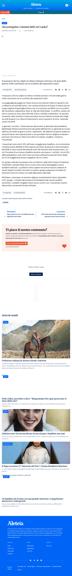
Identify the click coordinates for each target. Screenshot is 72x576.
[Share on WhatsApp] (69, 89)
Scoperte (10, 554)
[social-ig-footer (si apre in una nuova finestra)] (41, 561)
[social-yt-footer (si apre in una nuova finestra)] (31, 561)
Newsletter (30, 546)
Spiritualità (11, 551)
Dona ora (4, 12)
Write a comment (36, 274)
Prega (40, 12)
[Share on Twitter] (62, 89)
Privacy (19, 570)
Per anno (49, 546)
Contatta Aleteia (56, 566)
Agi (20, 31)
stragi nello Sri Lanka (13, 103)
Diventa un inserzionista (43, 566)
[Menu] (12, 5)
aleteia (6, 322)
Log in (42, 267)
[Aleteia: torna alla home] (36, 4)
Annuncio (29, 551)
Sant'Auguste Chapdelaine (42, 8)
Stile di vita (11, 548)
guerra (6, 376)
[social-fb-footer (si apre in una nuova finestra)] (34, 561)
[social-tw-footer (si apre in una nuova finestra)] (38, 561)
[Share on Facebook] (56, 89)
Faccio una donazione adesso (15, 243)
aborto (6, 411)
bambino (6, 477)
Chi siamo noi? (21, 566)
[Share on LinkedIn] (59, 89)
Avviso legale (31, 566)
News (3, 19)
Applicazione (30, 548)
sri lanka (5, 202)
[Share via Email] (66, 89)
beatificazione (8, 444)
